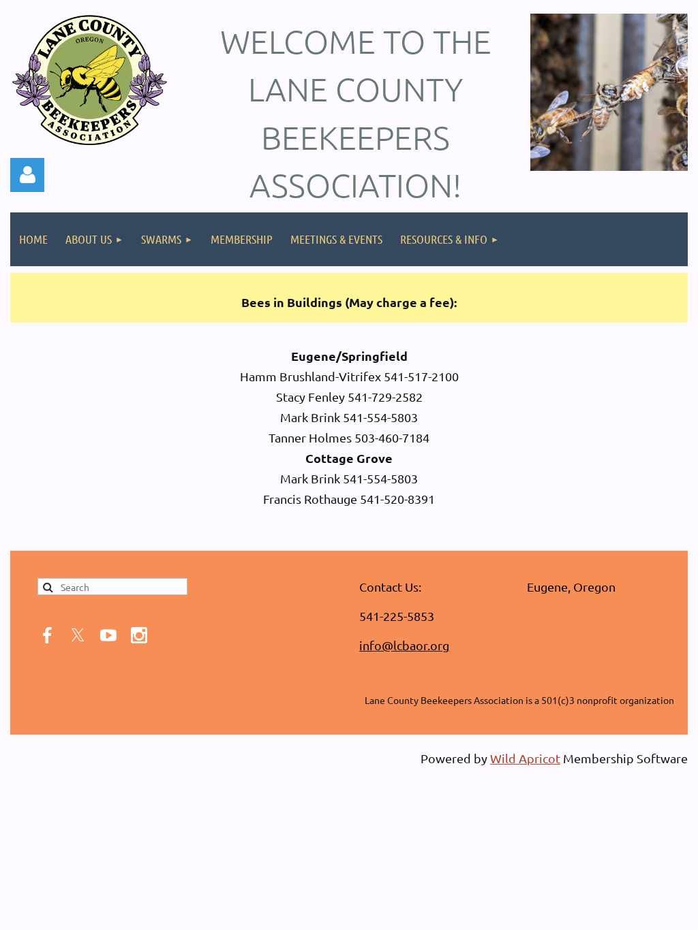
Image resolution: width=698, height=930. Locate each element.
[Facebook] (47, 635)
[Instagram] (139, 635)
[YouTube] (108, 635)
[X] (77, 635)
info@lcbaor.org (404, 645)
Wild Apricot (525, 758)
